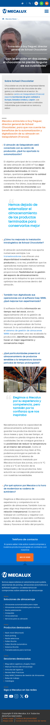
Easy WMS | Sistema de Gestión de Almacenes (24, 675)
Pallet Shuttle (11, 641)
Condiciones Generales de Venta (30, 721)
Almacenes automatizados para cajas (21, 604)
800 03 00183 (25, 557)
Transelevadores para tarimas (18, 650)
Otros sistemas (11, 616)
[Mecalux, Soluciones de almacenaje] (14, 13)
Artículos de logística (14, 670)
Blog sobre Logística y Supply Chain (20, 664)
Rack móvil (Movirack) (14, 633)
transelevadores (12, 256)
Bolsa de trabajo (12, 678)
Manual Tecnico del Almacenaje (18, 667)
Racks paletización (13, 610)
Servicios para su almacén (16, 619)
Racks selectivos (12, 638)
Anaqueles (9, 613)
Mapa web (8, 721)
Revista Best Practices (14, 672)
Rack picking (10, 636)
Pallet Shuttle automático (16, 644)
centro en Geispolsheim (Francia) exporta (24, 97)
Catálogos (9, 681)
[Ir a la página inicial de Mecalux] (3, 19)
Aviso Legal (8, 718)
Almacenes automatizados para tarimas (22, 607)
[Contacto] (47, 3)
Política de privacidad (26, 718)
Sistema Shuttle (11, 647)
